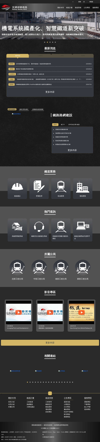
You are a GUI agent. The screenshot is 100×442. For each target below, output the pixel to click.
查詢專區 (87, 409)
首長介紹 (11, 402)
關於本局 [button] (61, 7)
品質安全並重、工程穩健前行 (50, 42)
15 (65, 382)
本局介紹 (11, 404)
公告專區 (67, 398)
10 (51, 382)
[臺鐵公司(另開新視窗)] (85, 371)
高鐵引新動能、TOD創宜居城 (55, 42)
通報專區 (87, 402)
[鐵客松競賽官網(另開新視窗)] (15, 371)
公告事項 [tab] (40, 55)
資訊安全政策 (48, 425)
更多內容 (50, 92)
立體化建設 (31, 407)
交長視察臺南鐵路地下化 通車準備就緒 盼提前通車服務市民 (33, 64)
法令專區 (67, 407)
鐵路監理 (48, 404)
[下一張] (98, 316)
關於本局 (12, 398)
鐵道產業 (48, 407)
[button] (80, 1)
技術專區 (48, 412)
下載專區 (87, 404)
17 (70, 382)
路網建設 (30, 404)
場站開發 (48, 409)
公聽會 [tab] (62, 55)
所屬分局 (11, 407)
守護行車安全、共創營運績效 (45, 42)
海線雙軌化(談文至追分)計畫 (63, 133)
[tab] (12, 109)
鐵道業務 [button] (78, 7)
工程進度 (30, 402)
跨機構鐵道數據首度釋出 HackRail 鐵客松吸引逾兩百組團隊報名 (34, 84)
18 (73, 382)
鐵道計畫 (30, 398)
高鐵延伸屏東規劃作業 (61, 137)
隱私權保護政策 (36, 425)
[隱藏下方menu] (50, 393)
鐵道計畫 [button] (69, 7)
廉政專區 (67, 409)
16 (67, 382)
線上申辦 (87, 407)
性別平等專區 (68, 412)
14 (62, 382)
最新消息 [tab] (17, 55)
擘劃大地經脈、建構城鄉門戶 (53, 42)
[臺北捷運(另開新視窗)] (38, 371)
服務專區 (88, 398)
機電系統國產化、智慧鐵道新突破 (47, 42)
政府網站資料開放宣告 (61, 425)
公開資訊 (67, 404)
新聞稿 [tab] (83, 55)
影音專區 (67, 414)
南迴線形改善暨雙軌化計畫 (62, 144)
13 (59, 382)
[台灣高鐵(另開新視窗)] (61, 371)
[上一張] (2, 316)
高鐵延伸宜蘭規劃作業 (61, 129)
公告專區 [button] (87, 7)
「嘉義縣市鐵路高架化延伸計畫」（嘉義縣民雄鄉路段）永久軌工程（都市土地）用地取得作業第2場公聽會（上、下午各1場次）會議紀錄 (54, 79)
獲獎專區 (67, 417)
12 (57, 382)
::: (73, 1)
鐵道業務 (49, 398)
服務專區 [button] (95, 7)
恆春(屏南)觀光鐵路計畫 (62, 140)
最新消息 (67, 402)
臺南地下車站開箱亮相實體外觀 (24, 69)
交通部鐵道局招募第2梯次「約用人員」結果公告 (30, 74)
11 (54, 382)
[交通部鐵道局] (14, 7)
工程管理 (48, 402)
